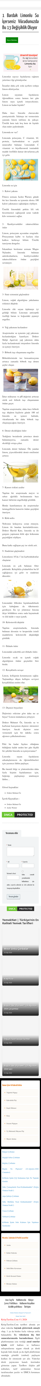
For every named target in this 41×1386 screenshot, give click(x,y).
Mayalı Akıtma (10, 1139)
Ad (8, 862)
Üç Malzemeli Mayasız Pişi (14, 1131)
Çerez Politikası (10, 1303)
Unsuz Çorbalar (8, 1211)
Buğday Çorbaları (8, 1163)
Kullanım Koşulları (27, 1303)
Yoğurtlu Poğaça (10, 1092)
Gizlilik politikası (15, 1307)
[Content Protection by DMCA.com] (19, 817)
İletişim (27, 1307)
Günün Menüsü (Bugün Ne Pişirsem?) (20, 1313)
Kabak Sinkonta (10, 1253)
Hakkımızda (21, 1300)
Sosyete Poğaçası (10, 1123)
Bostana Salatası (10, 1284)
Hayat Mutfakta (12, 40)
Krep (7, 1116)
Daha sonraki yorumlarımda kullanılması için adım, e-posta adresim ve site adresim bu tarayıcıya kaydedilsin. (20, 881)
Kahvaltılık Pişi (10, 1100)
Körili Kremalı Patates (12, 1276)
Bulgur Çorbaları (8, 1152)
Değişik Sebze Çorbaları (11, 1157)
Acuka (7, 1245)
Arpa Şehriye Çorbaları (10, 1196)
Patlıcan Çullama (10, 1261)
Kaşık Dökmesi (10, 1108)
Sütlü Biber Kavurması (12, 1268)
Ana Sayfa (9, 1300)
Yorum (9, 845)
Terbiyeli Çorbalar (8, 1216)
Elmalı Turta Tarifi (20, 1316)
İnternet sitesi (11, 873)
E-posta (24, 862)
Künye (30, 1300)
